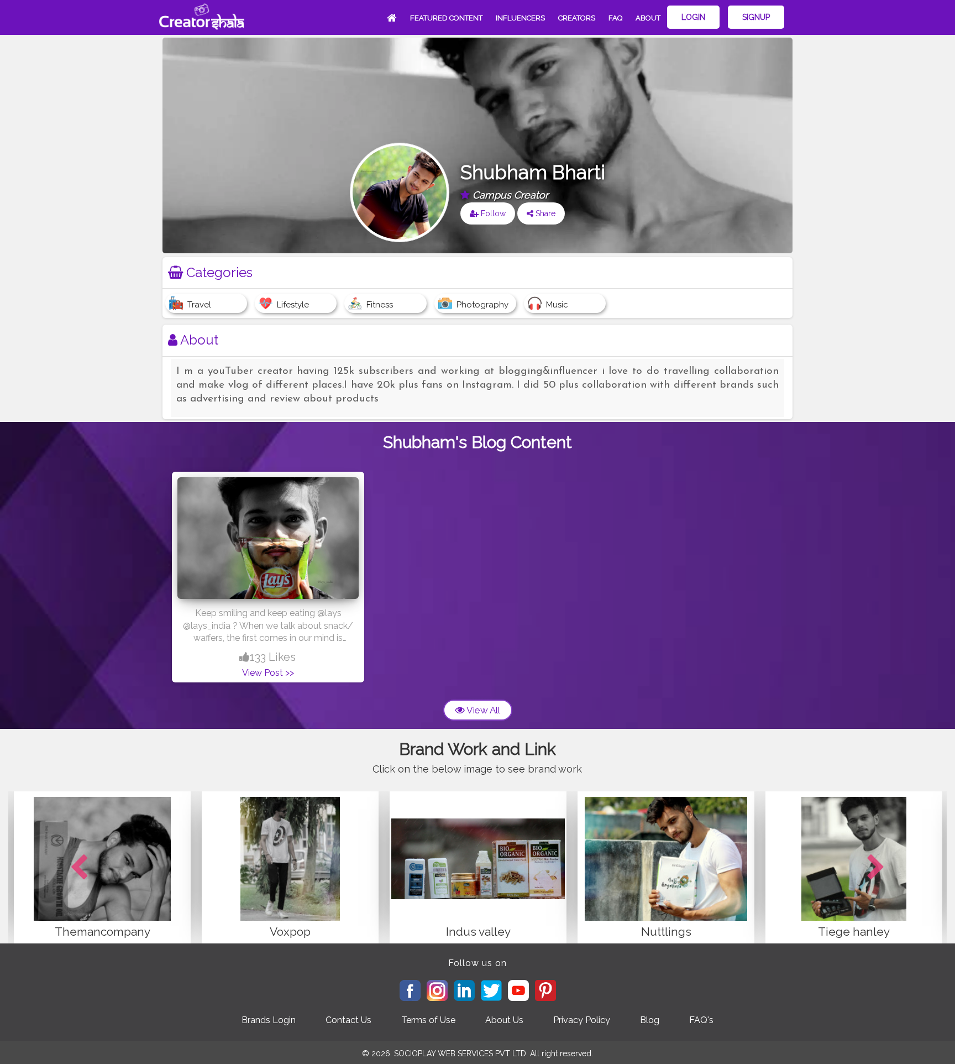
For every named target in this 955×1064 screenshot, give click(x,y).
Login (693, 17)
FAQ (615, 18)
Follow (492, 213)
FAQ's (701, 1020)
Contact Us (348, 1020)
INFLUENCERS (520, 18)
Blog (649, 1020)
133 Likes (273, 657)
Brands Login (269, 1020)
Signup (756, 17)
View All (482, 710)
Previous (79, 868)
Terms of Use (428, 1020)
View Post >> (268, 672)
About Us (504, 1020)
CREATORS (576, 18)
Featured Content (446, 18)
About (648, 18)
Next (876, 868)
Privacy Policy (581, 1020)
